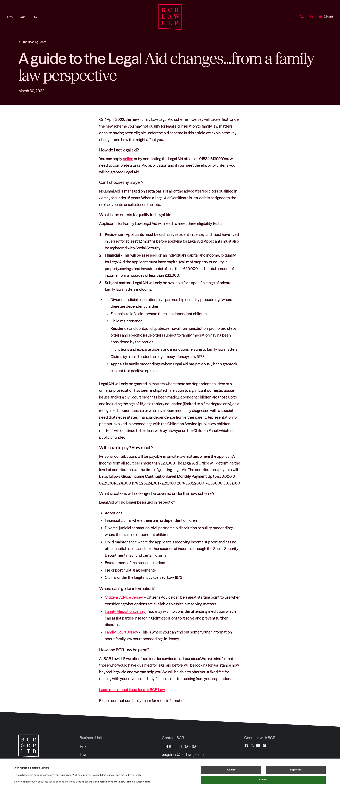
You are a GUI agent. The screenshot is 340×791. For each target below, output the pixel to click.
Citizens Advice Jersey (124, 597)
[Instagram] (264, 745)
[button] (325, 17)
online (128, 158)
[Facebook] (246, 745)
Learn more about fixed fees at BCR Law (132, 689)
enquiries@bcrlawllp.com (183, 754)
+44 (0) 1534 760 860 (180, 746)
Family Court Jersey (121, 632)
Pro (83, 746)
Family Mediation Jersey (125, 611)
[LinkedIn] (258, 745)
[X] (252, 745)
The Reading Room (34, 42)
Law (83, 754)
